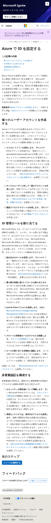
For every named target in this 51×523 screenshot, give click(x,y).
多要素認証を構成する (12, 67)
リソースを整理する (12, 462)
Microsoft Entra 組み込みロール (32, 274)
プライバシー (7, 513)
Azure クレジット (19, 110)
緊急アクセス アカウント (38, 214)
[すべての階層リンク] (4, 42)
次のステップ (9, 70)
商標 (13, 520)
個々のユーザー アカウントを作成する (18, 60)
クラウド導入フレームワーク (19, 42)
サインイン (45, 26)
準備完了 (36, 42)
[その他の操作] (47, 42)
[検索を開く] (37, 26)
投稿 (41, 509)
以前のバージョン (20, 509)
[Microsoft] (25, 25)
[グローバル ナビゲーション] (2, 26)
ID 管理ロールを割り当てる (14, 64)
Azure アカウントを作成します (23, 107)
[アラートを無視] (47, 4)
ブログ (32, 509)
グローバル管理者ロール (21, 339)
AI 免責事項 (6, 509)
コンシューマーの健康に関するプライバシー (18, 516)
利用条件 (5, 520)
